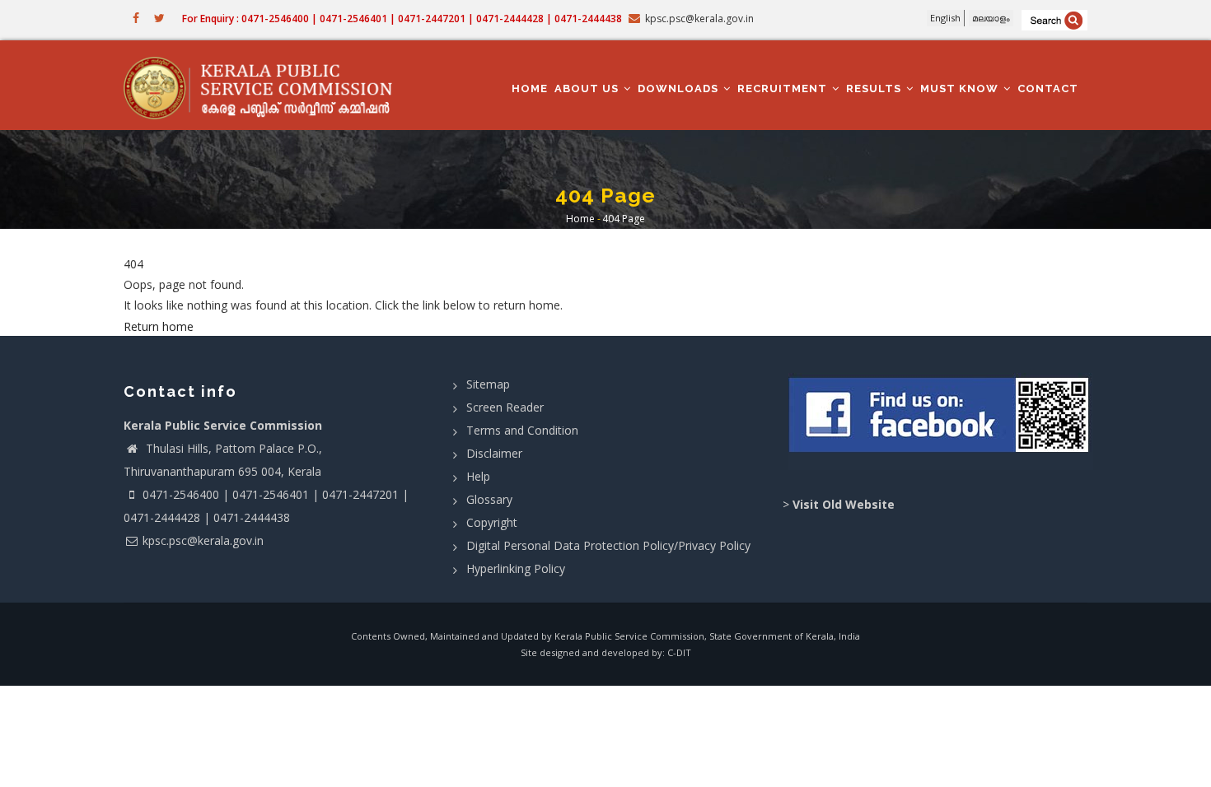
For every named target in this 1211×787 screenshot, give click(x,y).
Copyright (491, 522)
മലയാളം (991, 18)
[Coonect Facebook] (941, 421)
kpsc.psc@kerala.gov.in (203, 540)
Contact (1047, 88)
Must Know (961, 88)
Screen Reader (505, 407)
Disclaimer (494, 453)
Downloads (680, 88)
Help (478, 476)
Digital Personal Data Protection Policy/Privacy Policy (608, 545)
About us (588, 88)
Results (875, 88)
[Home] (266, 86)
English (945, 18)
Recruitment (783, 88)
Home (530, 88)
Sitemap (488, 384)
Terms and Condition (522, 430)
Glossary (489, 499)
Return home (159, 326)
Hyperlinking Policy (515, 568)
